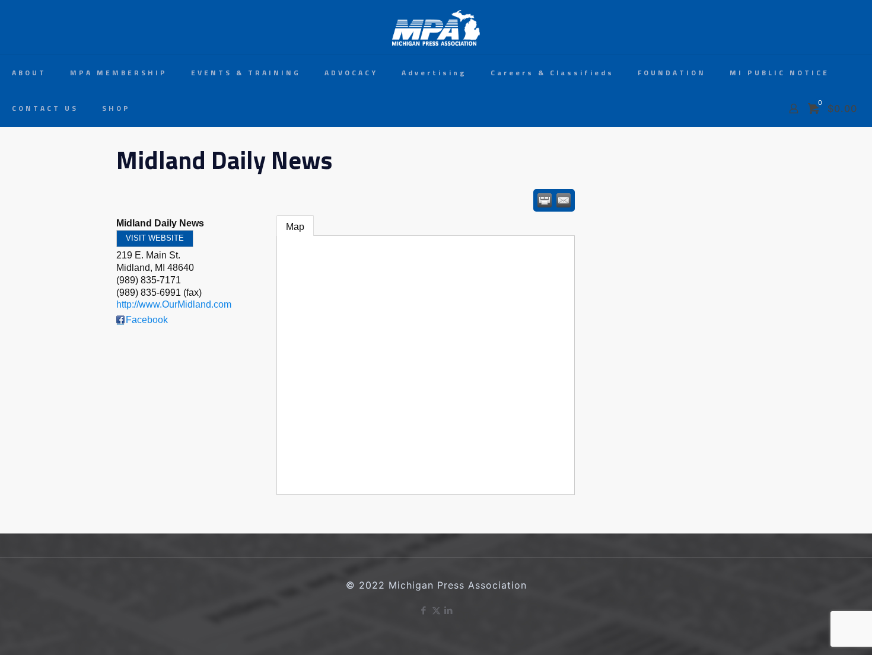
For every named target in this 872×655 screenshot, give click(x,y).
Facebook (147, 320)
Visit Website (155, 238)
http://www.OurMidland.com (173, 304)
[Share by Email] (563, 200)
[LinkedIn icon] (448, 610)
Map (295, 227)
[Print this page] (544, 200)
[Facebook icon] (423, 610)
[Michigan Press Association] (436, 27)
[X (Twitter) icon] (436, 610)
